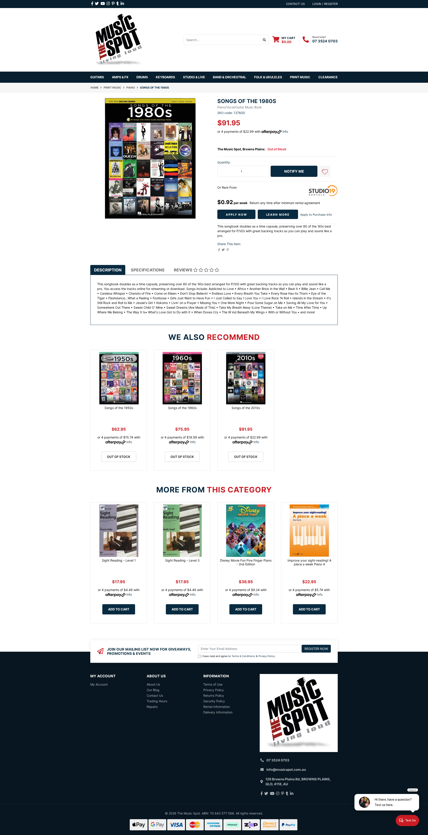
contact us (295, 4)
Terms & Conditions (243, 656)
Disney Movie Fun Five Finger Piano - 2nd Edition (246, 562)
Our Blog (153, 690)
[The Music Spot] (118, 39)
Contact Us (155, 695)
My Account (99, 684)
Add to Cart (118, 609)
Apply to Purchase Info (316, 214)
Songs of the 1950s (119, 408)
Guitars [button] (97, 77)
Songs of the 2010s (246, 408)
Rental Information (216, 707)
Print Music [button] (300, 77)
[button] (324, 171)
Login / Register (325, 4)
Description (107, 270)
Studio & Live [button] (194, 77)
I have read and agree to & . (238, 656)
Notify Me (294, 171)
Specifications (148, 270)
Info (285, 131)
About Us (153, 684)
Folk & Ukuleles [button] (268, 77)
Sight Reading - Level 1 (119, 560)
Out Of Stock (118, 457)
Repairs (152, 707)
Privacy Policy (266, 656)
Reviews (183, 270)
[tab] (107, 270)
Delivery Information (218, 712)
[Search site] (264, 40)
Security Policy (214, 701)
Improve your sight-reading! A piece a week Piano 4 (309, 562)
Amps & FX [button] (120, 77)
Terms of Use (212, 684)
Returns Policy (213, 695)
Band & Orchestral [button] (229, 77)
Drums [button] (142, 77)
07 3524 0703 (325, 41)
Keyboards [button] (165, 77)
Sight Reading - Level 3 (182, 560)
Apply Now (236, 214)
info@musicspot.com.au (286, 769)
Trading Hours (157, 701)
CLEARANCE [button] (328, 77)
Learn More (278, 214)
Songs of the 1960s (182, 408)
